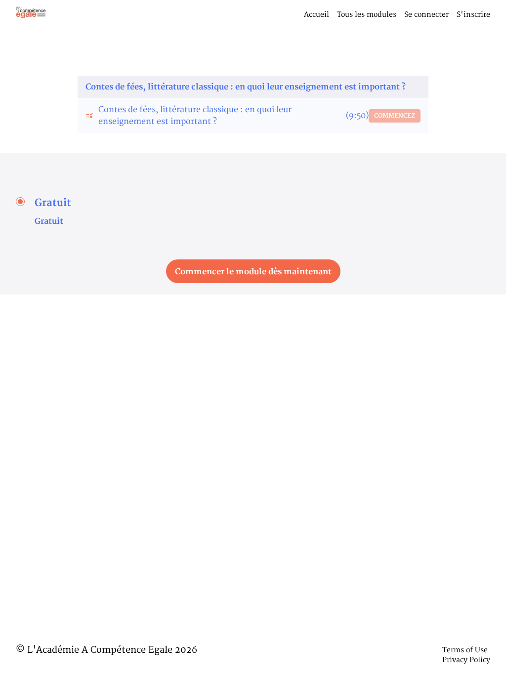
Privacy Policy (466, 660)
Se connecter (426, 14)
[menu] (393, 15)
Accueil (316, 14)
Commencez (394, 116)
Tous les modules (366, 14)
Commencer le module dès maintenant (253, 272)
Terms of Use (465, 650)
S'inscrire (473, 14)
